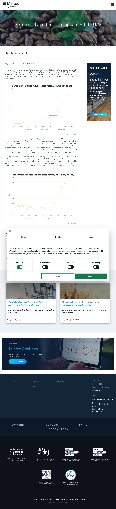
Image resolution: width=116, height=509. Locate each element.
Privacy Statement (47, 499)
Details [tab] (58, 237)
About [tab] (91, 237)
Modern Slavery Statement (77, 499)
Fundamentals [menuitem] (60, 381)
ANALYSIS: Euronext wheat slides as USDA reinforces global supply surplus (81, 303)
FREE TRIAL (17, 361)
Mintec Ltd (98, 391)
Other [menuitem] (35, 387)
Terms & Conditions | (62, 499)
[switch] (45, 267)
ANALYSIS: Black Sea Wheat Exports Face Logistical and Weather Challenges (27, 303)
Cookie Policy (35, 499)
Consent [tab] (24, 237)
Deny (58, 276)
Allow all (91, 276)
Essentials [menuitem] (36, 381)
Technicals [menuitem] (14, 387)
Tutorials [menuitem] (13, 381)
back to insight (16, 52)
